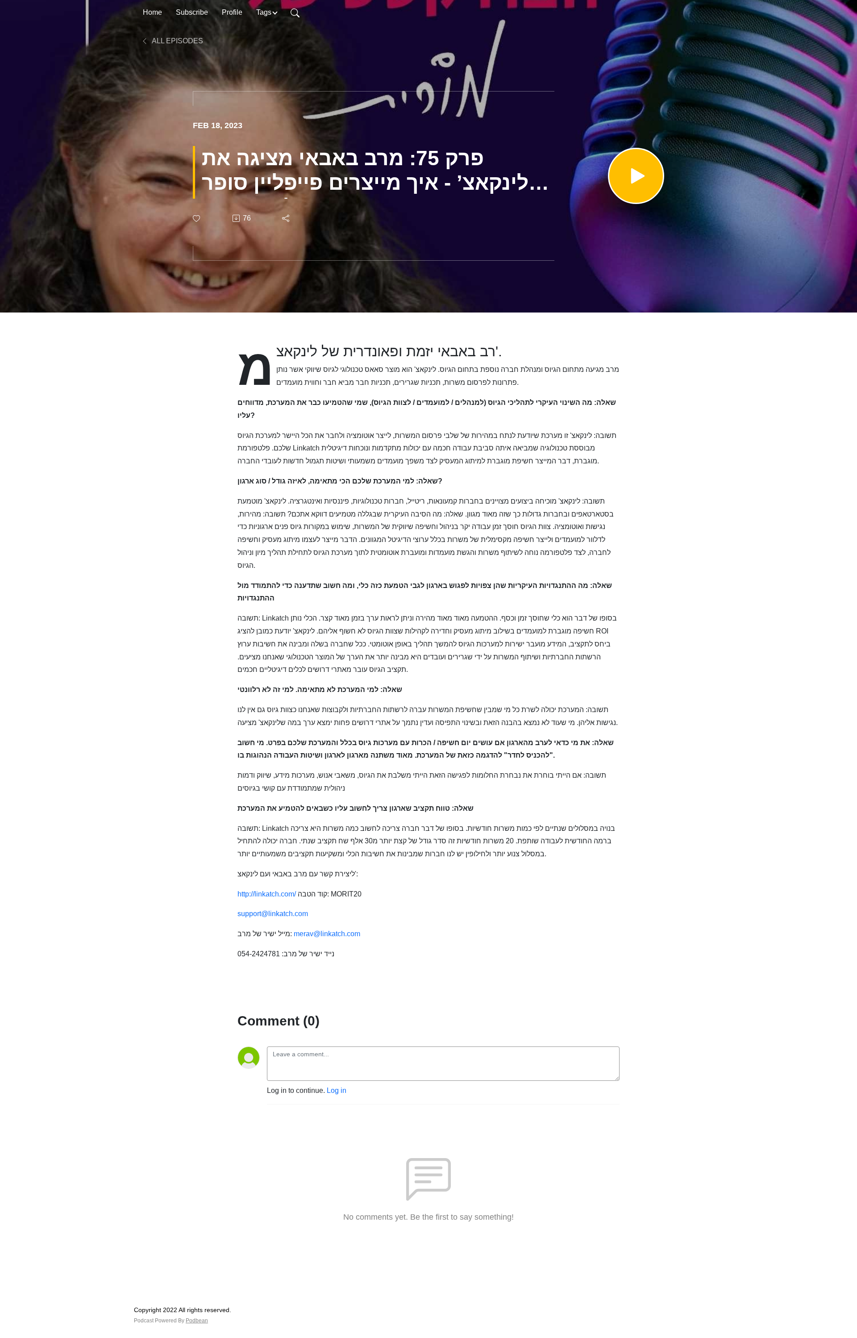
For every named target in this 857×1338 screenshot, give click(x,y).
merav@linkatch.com (327, 934)
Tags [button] (263, 12)
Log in (336, 1090)
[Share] (286, 218)
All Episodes (176, 41)
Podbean (197, 1320)
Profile (232, 12)
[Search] (295, 12)
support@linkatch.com (272, 913)
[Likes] (197, 218)
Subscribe (192, 12)
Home (152, 12)
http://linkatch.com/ (266, 894)
